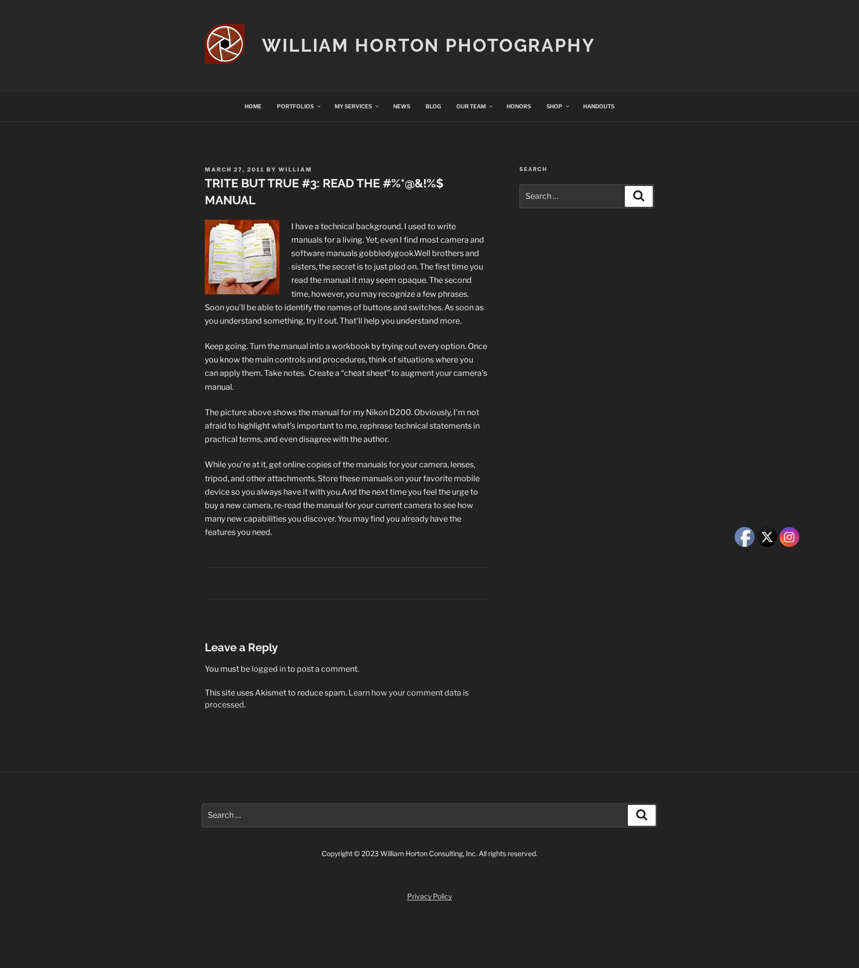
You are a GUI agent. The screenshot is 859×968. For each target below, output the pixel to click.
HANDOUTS (598, 106)
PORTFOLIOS (295, 106)
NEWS (401, 106)
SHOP (554, 106)
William (295, 169)
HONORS (519, 106)
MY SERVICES (353, 106)
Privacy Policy (429, 896)
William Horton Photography (429, 45)
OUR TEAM (471, 106)
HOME (253, 106)
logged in (269, 669)
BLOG (433, 106)
